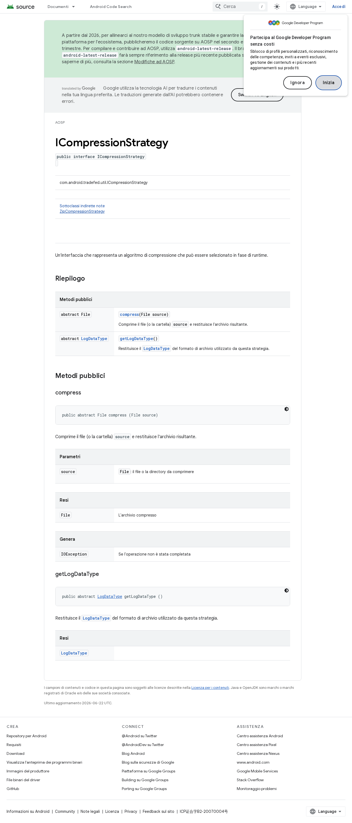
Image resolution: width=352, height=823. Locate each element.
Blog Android (133, 753)
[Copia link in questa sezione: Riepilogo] (90, 279)
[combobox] (240, 7)
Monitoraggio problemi (257, 788)
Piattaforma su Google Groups (148, 771)
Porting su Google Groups (144, 788)
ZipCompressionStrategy (82, 211)
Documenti (58, 6)
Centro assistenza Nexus (258, 753)
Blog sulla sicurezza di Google (148, 762)
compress (129, 314)
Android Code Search (110, 6)
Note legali (90, 811)
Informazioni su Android (28, 811)
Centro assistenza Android (260, 735)
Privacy (131, 811)
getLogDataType (136, 338)
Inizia (328, 82)
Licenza (112, 811)
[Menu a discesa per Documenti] (75, 6)
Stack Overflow (250, 779)
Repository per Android (26, 735)
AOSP (60, 122)
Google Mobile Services (257, 771)
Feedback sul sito (158, 811)
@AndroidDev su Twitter (143, 744)
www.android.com (253, 762)
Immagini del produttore (28, 771)
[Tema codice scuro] (286, 409)
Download (15, 753)
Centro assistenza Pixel (256, 744)
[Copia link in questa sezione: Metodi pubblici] (110, 376)
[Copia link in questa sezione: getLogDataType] (104, 574)
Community (65, 811)
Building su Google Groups (145, 779)
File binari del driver (23, 779)
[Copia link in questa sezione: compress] (86, 393)
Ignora (297, 82)
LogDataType (94, 338)
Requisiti (14, 744)
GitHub (13, 788)
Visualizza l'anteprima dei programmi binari (44, 762)
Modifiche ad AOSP (154, 62)
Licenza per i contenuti (210, 687)
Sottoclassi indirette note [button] (82, 208)
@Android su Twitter (139, 735)
